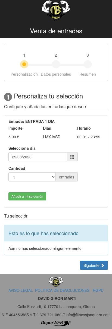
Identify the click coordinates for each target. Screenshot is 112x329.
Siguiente (92, 265)
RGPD (98, 290)
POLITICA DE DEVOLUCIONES (62, 290)
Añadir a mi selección (27, 196)
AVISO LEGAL (20, 290)
